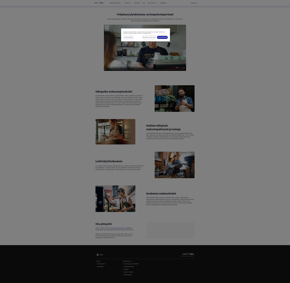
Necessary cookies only (149, 37)
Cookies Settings (128, 37)
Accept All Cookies (162, 37)
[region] (145, 35)
